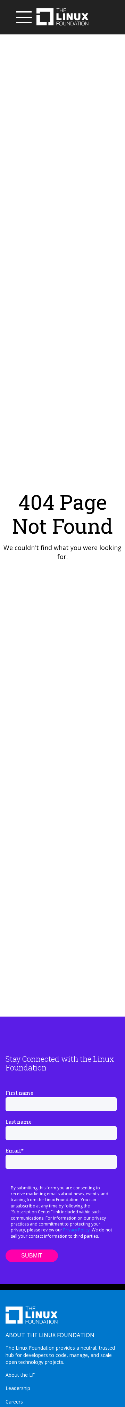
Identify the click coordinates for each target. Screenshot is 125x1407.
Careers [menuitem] (14, 1401)
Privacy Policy (76, 1230)
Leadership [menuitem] (18, 1388)
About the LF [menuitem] (20, 1375)
